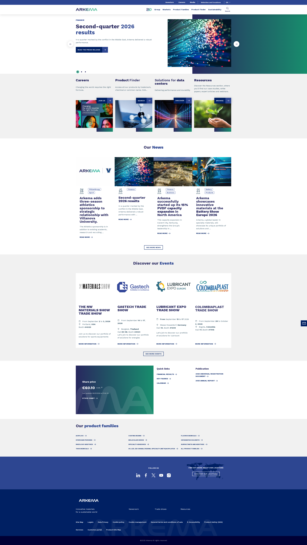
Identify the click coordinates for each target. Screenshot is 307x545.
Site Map (79, 522)
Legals (90, 522)
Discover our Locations (206, 474)
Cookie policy (118, 522)
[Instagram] (169, 475)
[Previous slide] (70, 44)
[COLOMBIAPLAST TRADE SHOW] (211, 310)
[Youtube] (161, 475)
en (227, 2)
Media (192, 2)
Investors (169, 2)
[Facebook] (146, 475)
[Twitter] (153, 475)
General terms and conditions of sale (167, 522)
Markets (167, 9)
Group (157, 9)
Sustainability (214, 9)
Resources (185, 509)
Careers (181, 2)
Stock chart (88, 398)
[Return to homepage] (86, 9)
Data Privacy (103, 522)
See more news (153, 247)
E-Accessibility (193, 522)
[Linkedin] (138, 475)
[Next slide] (236, 44)
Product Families (181, 9)
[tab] (77, 72)
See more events (153, 354)
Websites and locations (211, 2)
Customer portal (95, 530)
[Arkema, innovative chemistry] (89, 504)
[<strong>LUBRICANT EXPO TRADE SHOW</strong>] (173, 310)
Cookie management (137, 522)
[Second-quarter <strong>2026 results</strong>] (153, 41)
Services (79, 530)
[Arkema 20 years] (149, 9)
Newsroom (134, 509)
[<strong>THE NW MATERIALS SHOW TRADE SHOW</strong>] (95, 310)
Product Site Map (113, 530)
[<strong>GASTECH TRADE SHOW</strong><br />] (134, 310)
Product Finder (198, 9)
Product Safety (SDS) (213, 522)
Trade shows (160, 509)
